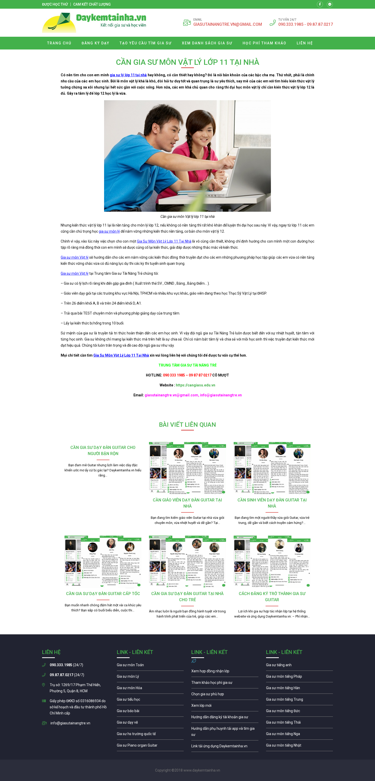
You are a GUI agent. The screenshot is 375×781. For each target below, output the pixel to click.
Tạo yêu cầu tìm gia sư (146, 43)
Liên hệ (305, 43)
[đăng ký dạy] (94, 22)
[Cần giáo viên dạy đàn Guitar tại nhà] (187, 468)
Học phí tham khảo (264, 43)
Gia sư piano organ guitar (150, 746)
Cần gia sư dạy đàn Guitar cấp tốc (103, 593)
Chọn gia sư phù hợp (224, 695)
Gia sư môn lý (150, 677)
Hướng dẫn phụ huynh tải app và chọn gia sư (224, 732)
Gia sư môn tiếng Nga (224, 747)
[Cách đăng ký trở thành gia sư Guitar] (272, 562)
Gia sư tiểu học (150, 700)
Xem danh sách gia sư (207, 43)
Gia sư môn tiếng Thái (299, 723)
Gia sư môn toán (150, 666)
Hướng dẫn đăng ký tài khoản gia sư (224, 718)
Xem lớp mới (224, 706)
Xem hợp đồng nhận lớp (224, 672)
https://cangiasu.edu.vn (195, 385)
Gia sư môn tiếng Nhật (299, 746)
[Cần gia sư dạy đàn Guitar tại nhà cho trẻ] (187, 562)
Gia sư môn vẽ (150, 723)
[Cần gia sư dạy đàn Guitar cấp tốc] (103, 562)
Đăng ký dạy (95, 43)
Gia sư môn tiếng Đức (299, 712)
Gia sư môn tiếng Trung (299, 700)
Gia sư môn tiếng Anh (299, 666)
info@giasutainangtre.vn (70, 723)
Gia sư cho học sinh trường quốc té (150, 735)
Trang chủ (59, 43)
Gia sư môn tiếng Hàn (299, 689)
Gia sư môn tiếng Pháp (299, 677)
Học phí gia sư (224, 683)
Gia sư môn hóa (150, 689)
